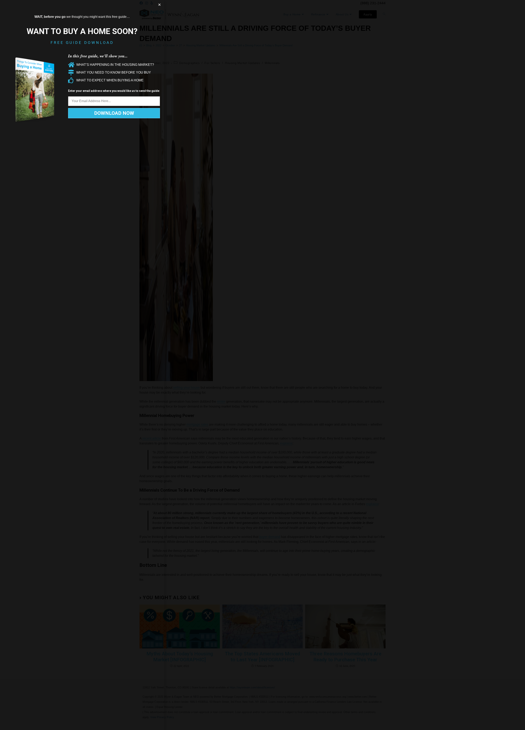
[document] (262, 365)
